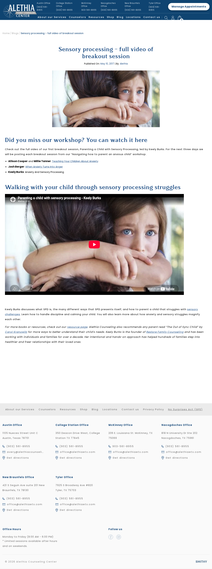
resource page (77, 327)
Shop (110, 17)
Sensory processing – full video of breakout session (52, 33)
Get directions (18, 457)
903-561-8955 (123, 446)
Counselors (77, 17)
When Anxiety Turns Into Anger (44, 166)
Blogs (15, 33)
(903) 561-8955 (18, 446)
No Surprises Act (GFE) (185, 409)
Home (6, 33)
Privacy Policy (153, 409)
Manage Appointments (189, 6)
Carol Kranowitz (16, 332)
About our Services (52, 17)
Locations (133, 17)
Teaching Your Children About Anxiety (75, 161)
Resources (96, 17)
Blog (120, 17)
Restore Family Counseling (165, 332)
